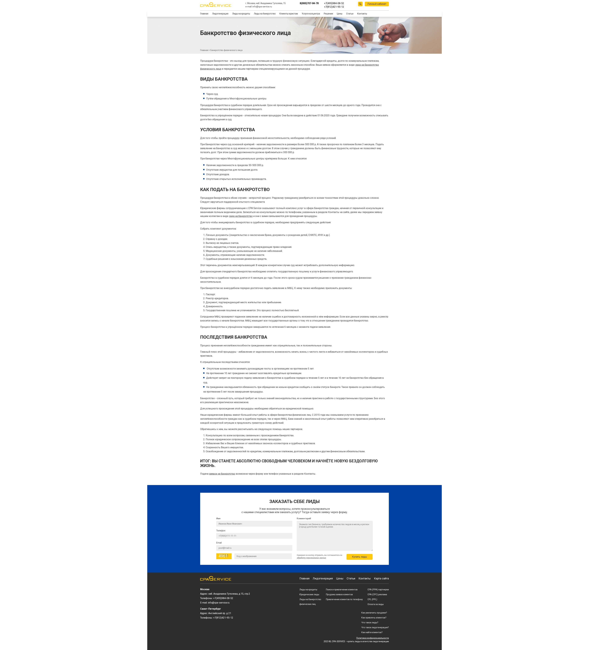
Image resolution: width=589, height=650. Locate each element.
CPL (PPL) (372, 599)
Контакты (362, 13)
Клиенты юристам (288, 13)
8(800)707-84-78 (309, 3)
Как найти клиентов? (372, 632)
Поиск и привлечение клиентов (342, 589)
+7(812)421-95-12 (334, 6)
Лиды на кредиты (241, 13)
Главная (204, 13)
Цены (339, 13)
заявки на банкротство (222, 473)
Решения (328, 13)
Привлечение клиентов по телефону (344, 599)
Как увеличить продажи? (374, 612)
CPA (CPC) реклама (377, 594)
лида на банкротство (241, 216)
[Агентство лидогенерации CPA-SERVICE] (215, 4)
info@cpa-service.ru (262, 6)
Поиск (360, 4)
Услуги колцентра (311, 13)
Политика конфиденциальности (372, 638)
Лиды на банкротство (265, 13)
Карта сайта (381, 578)
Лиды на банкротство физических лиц (310, 601)
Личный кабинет (376, 3)
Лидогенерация (220, 13)
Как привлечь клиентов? (373, 617)
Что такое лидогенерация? (375, 627)
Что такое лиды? (369, 622)
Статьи (349, 13)
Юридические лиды (309, 594)
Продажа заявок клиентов (339, 594)
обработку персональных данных (311, 558)
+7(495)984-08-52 (334, 3)
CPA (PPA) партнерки (378, 589)
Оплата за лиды (376, 604)
